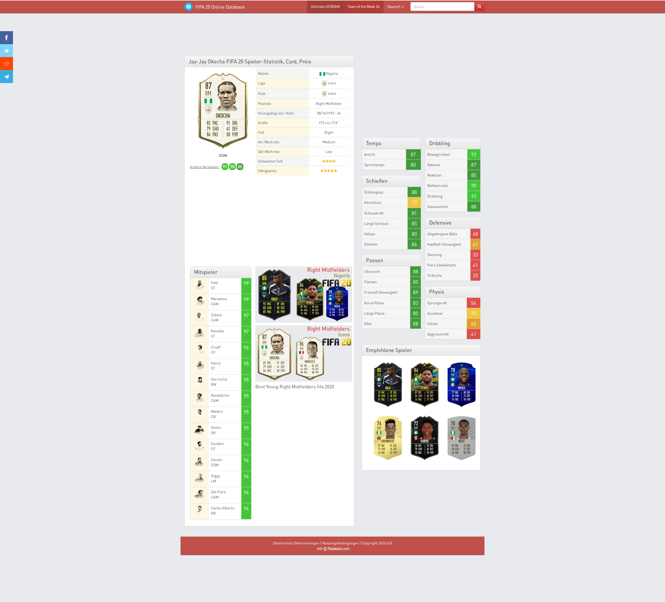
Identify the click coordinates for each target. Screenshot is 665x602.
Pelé (214, 282)
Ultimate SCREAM (325, 6)
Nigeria (331, 73)
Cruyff (216, 347)
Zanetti (216, 459)
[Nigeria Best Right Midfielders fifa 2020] (304, 294)
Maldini (217, 411)
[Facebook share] (6, 37)
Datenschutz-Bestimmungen (296, 543)
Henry (216, 363)
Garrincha (219, 379)
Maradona (219, 298)
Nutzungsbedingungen (340, 543)
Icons (331, 83)
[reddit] (6, 63)
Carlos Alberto (222, 508)
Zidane (216, 315)
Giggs (215, 476)
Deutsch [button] (394, 6)
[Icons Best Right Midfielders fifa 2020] (304, 353)
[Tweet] (6, 50)
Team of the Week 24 (364, 6)
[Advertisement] (332, 36)
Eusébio (217, 443)
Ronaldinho (220, 395)
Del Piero (218, 492)
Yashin (216, 427)
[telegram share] (6, 76)
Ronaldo (217, 331)
